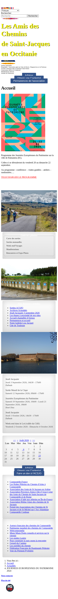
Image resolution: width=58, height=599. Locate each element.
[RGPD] (10, 587)
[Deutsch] (7, 8)
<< (14, 440)
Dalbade (8, 385)
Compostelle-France (19, 482)
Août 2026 (24, 440)
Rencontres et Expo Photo (17, 253)
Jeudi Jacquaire (12, 379)
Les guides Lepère (18, 538)
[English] (2, 8)
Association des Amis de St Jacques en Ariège (30, 489)
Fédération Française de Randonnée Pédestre (30, 548)
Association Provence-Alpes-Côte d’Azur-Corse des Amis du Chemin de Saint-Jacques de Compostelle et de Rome (31, 494)
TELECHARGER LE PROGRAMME (19, 177)
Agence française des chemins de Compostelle (30, 525)
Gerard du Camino (18, 543)
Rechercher (6, 13)
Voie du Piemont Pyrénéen (21, 551)
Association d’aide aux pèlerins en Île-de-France (31, 499)
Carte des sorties (13, 238)
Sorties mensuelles (14, 242)
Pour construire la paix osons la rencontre (28, 540)
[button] (51, 242)
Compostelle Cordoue (19, 512)
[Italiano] (10, 8)
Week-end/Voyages (14, 246)
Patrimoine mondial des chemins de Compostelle (31, 528)
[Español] (5, 8)
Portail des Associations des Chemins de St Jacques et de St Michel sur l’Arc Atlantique (29, 508)
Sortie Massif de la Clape (16, 390)
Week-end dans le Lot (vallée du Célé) (22, 423)
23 (39, 455)
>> (33, 440)
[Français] (12, 8)
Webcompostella (17, 530)
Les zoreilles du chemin (20, 546)
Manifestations (12, 249)
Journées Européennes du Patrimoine (21, 398)
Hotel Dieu (9, 407)
